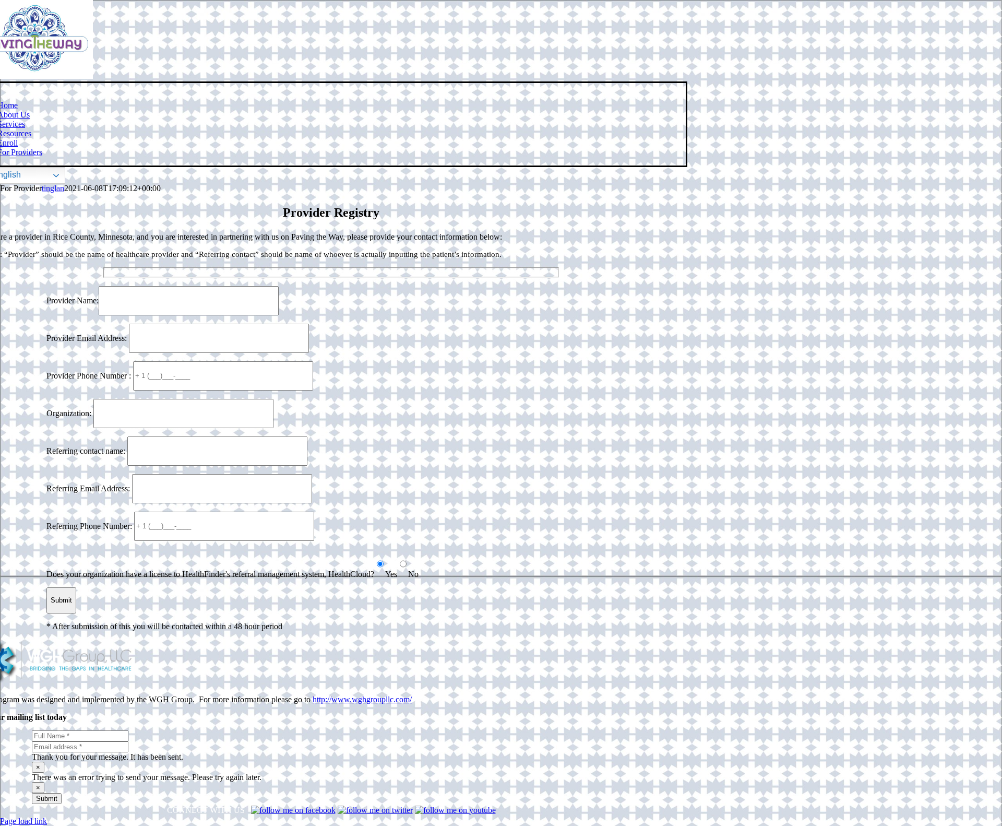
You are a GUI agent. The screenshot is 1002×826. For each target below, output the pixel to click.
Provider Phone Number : (89, 375)
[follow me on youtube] (455, 810)
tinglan (53, 188)
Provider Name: (72, 300)
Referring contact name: (86, 450)
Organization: (69, 412)
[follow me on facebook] (293, 810)
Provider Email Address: (87, 337)
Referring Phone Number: (90, 525)
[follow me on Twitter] (375, 810)
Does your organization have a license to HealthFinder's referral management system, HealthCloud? (210, 574)
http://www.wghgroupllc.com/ (362, 699)
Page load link (23, 821)
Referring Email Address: (89, 487)
